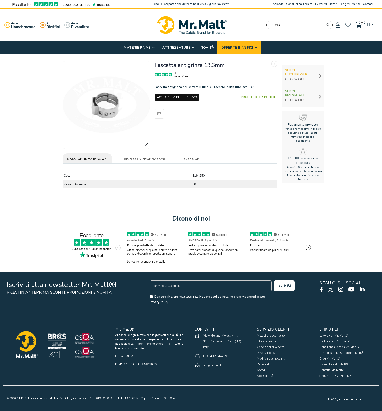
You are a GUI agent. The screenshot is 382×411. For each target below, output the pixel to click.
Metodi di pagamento (271, 336)
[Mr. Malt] (192, 25)
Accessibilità (265, 376)
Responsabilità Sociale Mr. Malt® (341, 353)
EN (336, 376)
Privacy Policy (266, 353)
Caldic (139, 364)
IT (331, 376)
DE (349, 376)
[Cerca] (327, 25)
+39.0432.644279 (215, 356)
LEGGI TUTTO (124, 356)
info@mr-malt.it (213, 365)
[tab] (87, 159)
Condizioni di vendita (270, 347)
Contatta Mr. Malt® (332, 370)
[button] (337, 25)
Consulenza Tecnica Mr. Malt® (339, 347)
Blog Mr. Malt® (329, 359)
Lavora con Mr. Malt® (333, 336)
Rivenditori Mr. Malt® (333, 364)
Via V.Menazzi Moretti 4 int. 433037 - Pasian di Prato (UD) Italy (222, 341)
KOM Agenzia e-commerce (344, 399)
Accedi (261, 370)
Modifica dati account (270, 359)
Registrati (263, 364)
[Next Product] (274, 64)
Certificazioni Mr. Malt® (334, 341)
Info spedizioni (266, 341)
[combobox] (299, 25)
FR (342, 376)
